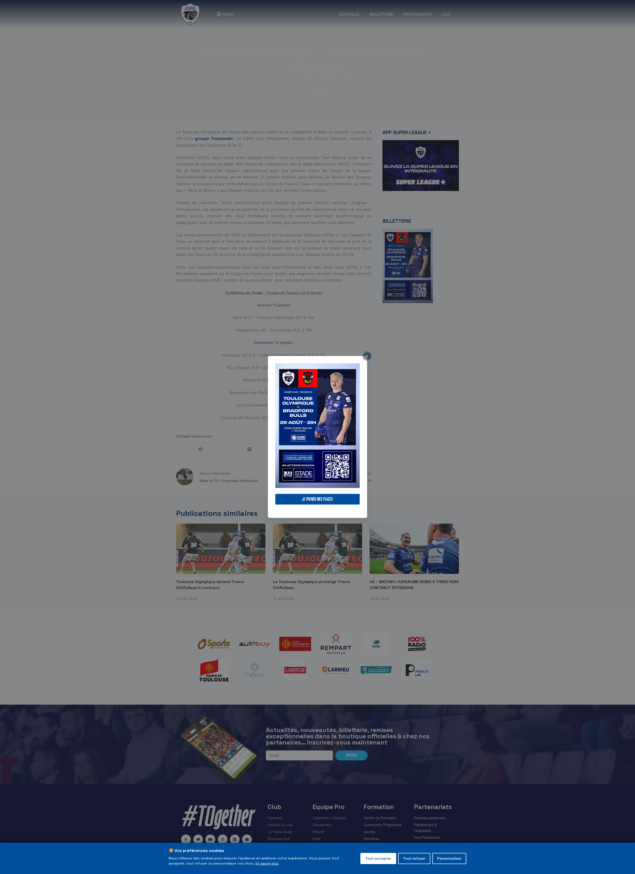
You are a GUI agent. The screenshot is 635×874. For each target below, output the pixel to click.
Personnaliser (449, 858)
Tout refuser (414, 858)
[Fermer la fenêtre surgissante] (367, 355)
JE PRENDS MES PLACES (317, 499)
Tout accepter (378, 858)
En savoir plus (267, 863)
